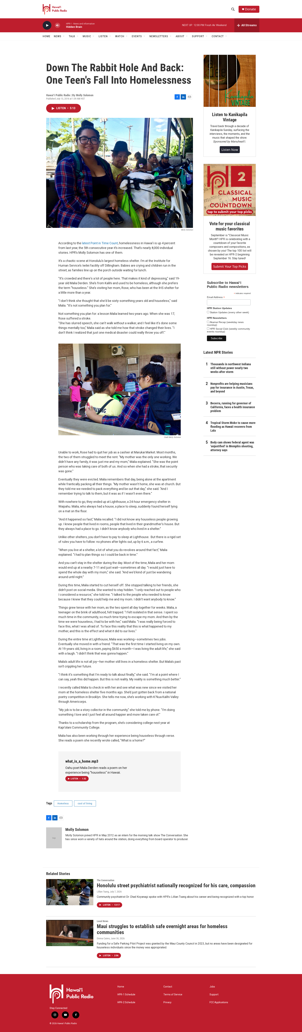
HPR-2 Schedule (126, 1002)
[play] (47, 25)
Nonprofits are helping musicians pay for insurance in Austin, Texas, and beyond (232, 387)
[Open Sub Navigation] (64, 36)
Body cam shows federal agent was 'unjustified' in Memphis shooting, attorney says (232, 446)
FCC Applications (219, 1002)
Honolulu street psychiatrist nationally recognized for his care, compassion (176, 885)
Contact (167, 986)
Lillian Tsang (103, 891)
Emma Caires (103, 938)
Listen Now (229, 150)
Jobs (212, 986)
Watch (119, 36)
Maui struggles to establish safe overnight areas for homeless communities (162, 929)
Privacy (167, 1002)
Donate (250, 9)
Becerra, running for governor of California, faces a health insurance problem (232, 407)
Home (46, 36)
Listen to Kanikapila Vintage (229, 117)
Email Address (216, 297)
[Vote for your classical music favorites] (230, 190)
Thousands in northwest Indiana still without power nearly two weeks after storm (230, 368)
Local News (102, 921)
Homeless (63, 803)
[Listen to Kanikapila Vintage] (230, 81)
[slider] (63, 25)
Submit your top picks (229, 266)
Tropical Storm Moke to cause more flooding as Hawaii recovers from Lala (233, 426)
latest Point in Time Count (100, 243)
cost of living (85, 803)
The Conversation (105, 880)
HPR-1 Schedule (126, 994)
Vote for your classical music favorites (229, 226)
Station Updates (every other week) (229, 312)
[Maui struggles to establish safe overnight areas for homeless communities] (69, 933)
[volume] (57, 25)
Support (214, 994)
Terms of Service (172, 994)
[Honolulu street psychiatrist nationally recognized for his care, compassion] (69, 892)
